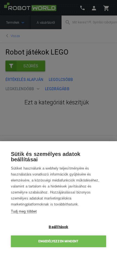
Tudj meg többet (24, 211)
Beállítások (58, 227)
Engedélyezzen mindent (58, 241)
